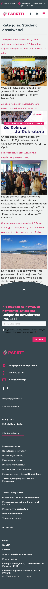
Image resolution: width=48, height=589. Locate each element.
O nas (5, 540)
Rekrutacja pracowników (14, 451)
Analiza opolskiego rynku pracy (17, 554)
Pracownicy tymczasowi (13, 465)
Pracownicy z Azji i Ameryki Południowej (21, 474)
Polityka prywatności (12, 399)
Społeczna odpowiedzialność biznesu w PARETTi (21, 571)
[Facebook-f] (30, 13)
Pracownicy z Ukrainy (12, 455)
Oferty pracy (8, 419)
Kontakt (6, 550)
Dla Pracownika (10, 406)
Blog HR (6, 545)
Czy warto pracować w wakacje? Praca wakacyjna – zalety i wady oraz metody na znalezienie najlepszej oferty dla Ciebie (23, 227)
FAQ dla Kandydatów (12, 424)
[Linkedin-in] (37, 13)
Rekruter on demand (12, 513)
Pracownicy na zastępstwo (15, 509)
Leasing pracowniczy (12, 446)
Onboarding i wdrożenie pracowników (20, 497)
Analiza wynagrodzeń (12, 493)
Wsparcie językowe (11, 518)
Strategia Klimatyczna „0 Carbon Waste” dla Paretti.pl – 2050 (23, 565)
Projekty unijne (9, 559)
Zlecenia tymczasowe (12, 460)
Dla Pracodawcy (10, 433)
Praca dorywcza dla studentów (17, 469)
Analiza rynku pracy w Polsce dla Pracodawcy (18, 480)
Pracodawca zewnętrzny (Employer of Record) (20, 503)
